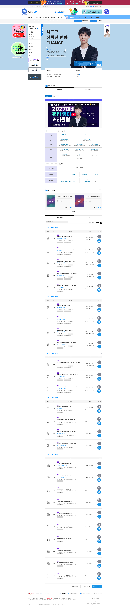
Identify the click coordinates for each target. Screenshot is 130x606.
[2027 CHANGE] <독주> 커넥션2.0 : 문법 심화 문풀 (66, 273)
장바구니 (99, 237)
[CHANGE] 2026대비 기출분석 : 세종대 (64, 489)
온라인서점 (59, 17)
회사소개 (29, 598)
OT (60, 242)
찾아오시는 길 (35, 598)
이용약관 (42, 598)
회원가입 (87, 6)
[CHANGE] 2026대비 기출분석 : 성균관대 (65, 562)
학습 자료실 (31, 43)
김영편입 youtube (45, 6)
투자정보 (69, 598)
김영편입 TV (39, 6)
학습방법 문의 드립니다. (80, 72)
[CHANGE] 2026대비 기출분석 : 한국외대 (65, 575)
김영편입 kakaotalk (47, 6)
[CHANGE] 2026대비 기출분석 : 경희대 (64, 538)
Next (101, 12)
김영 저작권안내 (57, 598)
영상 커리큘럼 (88, 89)
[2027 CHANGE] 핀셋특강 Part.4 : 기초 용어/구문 (66, 443)
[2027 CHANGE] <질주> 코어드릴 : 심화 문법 (65, 248)
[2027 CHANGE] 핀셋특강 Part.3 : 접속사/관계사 (66, 431)
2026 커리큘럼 (55, 96)
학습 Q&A (31, 46)
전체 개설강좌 (60, 217)
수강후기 (30, 49)
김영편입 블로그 (35, 6)
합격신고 (30, 52)
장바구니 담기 (86, 586)
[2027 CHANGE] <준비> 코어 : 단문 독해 (64, 305)
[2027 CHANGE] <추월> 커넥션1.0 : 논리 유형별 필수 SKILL (68, 362)
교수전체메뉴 (42, 30)
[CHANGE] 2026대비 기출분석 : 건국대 (64, 513)
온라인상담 (45, 20)
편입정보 (29, 20)
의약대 (97, 17)
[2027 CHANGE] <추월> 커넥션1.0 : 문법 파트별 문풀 (67, 261)
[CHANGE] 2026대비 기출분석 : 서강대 (64, 525)
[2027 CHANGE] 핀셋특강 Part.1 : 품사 (64, 406)
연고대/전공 (46, 17)
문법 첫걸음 (48, 49)
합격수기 (39, 20)
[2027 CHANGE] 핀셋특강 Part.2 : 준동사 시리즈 (66, 419)
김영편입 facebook (41, 6)
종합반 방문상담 (52, 20)
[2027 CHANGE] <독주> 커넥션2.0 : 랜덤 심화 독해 (66, 342)
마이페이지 (96, 6)
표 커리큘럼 (59, 89)
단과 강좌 (88, 217)
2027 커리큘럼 (48, 96)
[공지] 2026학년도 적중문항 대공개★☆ (54, 76)
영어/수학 (38, 17)
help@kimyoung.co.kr (41, 604)
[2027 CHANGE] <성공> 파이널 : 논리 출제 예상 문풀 (67, 386)
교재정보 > (70, 240)
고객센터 (100, 6)
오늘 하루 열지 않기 (19, 37)
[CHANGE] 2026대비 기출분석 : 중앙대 (64, 550)
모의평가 (34, 20)
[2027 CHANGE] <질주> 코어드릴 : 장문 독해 (65, 317)
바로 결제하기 (96, 586)
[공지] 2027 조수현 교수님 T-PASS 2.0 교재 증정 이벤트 (57, 72)
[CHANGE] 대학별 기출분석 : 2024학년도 (65, 463)
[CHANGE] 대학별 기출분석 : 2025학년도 (65, 475)
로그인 (84, 6)
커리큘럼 (31, 32)
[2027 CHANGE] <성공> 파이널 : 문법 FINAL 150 (66, 285)
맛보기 (67, 242)
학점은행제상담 (60, 20)
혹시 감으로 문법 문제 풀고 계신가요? (54, 74)
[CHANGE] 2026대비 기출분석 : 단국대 (64, 501)
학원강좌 (30, 55)
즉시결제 (99, 241)
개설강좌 (30, 34)
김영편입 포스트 (37, 6)
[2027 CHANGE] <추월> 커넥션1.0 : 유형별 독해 (66, 330)
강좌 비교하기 (75, 586)
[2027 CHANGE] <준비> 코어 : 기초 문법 (64, 236)
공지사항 (30, 40)
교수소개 (30, 17)
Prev (82, 12)
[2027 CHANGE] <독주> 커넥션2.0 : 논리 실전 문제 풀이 (67, 374)
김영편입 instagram (43, 6)
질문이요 (77, 74)
